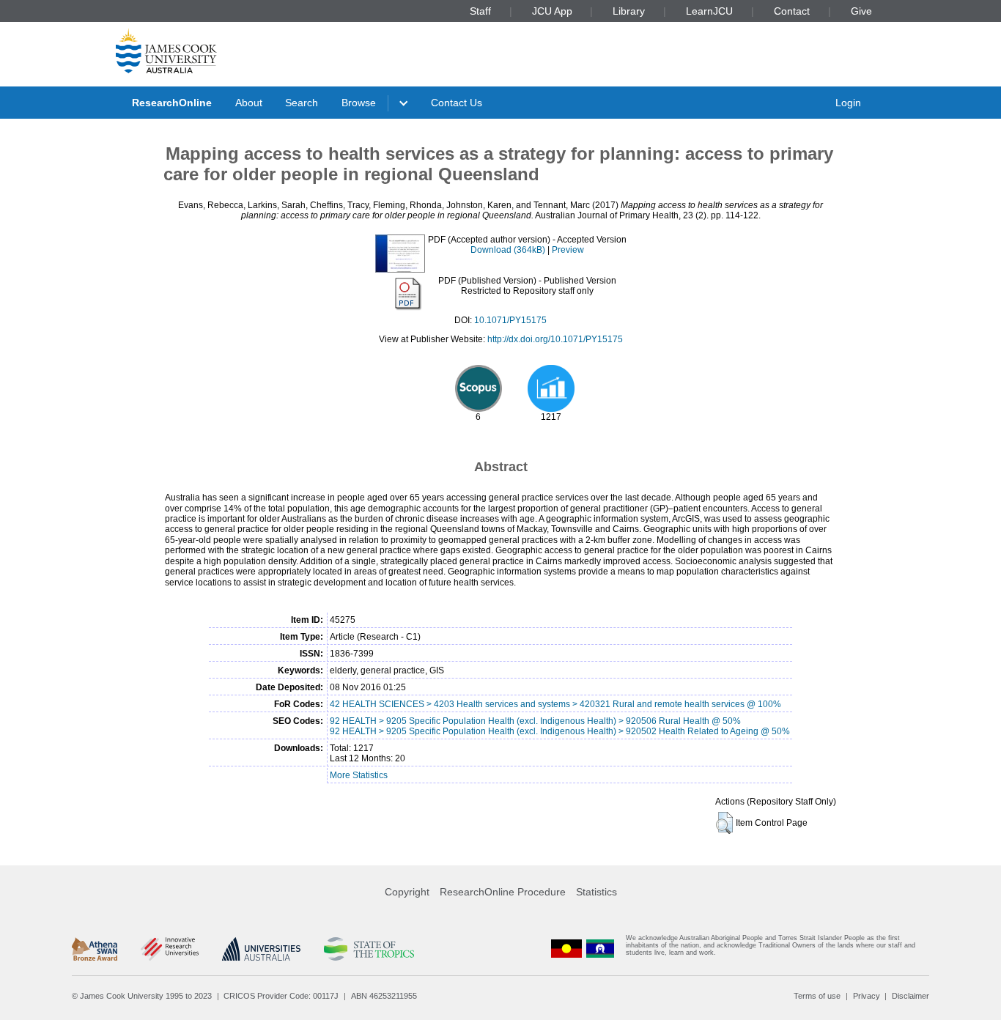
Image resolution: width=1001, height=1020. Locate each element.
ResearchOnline (172, 102)
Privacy (866, 995)
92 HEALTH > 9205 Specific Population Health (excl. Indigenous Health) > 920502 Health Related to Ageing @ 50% (560, 731)
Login (848, 102)
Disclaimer (910, 995)
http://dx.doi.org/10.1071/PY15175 (555, 339)
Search (301, 102)
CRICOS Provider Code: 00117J (281, 995)
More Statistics (359, 775)
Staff (480, 11)
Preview (568, 250)
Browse (358, 102)
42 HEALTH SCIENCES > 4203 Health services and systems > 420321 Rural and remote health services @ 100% (555, 704)
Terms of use (817, 995)
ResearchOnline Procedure (503, 892)
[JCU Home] (166, 50)
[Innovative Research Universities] (170, 949)
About (248, 102)
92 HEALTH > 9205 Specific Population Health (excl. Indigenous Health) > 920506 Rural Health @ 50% (535, 721)
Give (861, 11)
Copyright (407, 892)
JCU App (552, 11)
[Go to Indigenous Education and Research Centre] (566, 948)
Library (629, 11)
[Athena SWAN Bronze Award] (94, 949)
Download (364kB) (507, 250)
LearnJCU (709, 11)
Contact (792, 11)
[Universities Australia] (261, 949)
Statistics (596, 892)
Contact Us (456, 102)
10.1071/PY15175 (510, 320)
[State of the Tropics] (368, 949)
